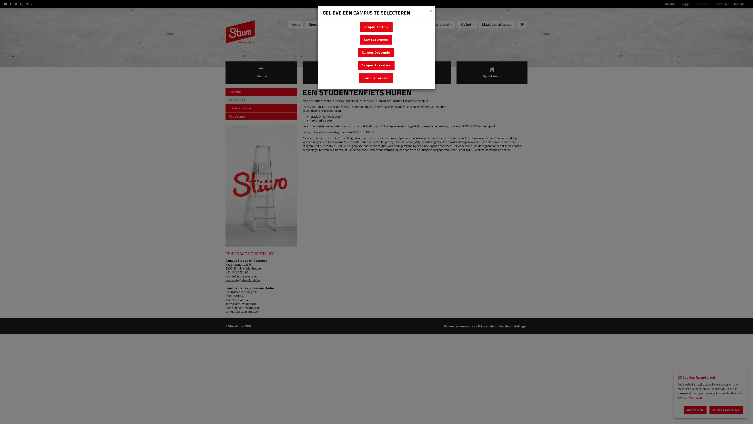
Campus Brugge (376, 39)
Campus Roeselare (376, 65)
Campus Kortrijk (376, 27)
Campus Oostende (376, 52)
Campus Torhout (376, 78)
